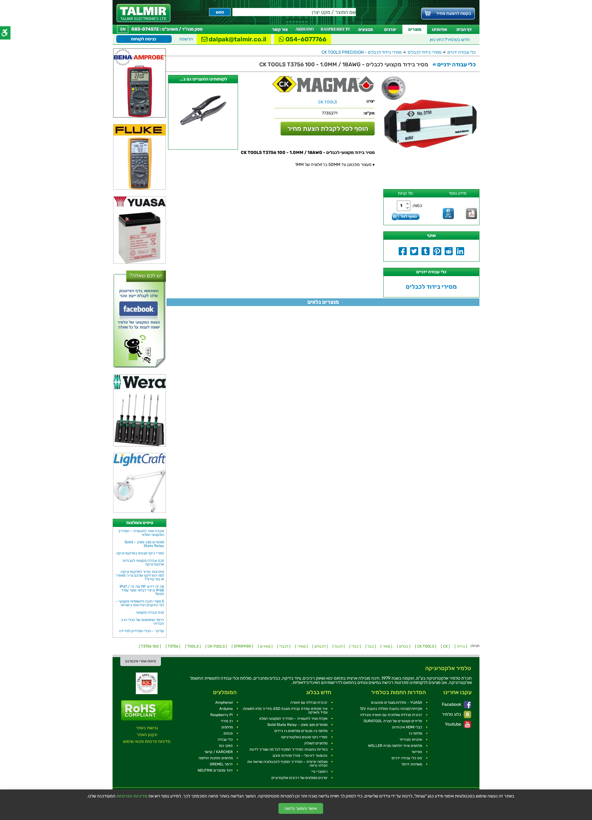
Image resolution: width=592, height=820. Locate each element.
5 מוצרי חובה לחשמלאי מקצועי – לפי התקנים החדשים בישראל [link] (140, 603)
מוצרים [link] (414, 29)
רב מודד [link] (227, 721)
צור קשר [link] (280, 29)
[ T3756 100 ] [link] (150, 646)
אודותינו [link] (439, 29)
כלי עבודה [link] (225, 739)
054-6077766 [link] (305, 39)
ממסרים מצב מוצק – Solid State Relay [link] (144, 544)
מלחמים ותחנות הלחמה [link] (216, 758)
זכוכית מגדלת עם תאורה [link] (308, 702)
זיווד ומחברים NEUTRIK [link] (215, 770)
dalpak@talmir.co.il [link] (237, 39)
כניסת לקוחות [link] (143, 39)
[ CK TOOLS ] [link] (425, 646)
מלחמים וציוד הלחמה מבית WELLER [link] (395, 745)
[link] (143, 13)
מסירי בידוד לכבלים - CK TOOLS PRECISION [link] (362, 52)
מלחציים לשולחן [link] (315, 743)
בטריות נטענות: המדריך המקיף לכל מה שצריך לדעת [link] (288, 749)
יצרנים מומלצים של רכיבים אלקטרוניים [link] (299, 778)
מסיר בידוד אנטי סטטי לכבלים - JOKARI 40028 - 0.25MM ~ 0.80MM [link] (203, 144)
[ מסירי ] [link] (301, 646)
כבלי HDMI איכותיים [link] (407, 727)
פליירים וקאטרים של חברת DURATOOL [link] (393, 721)
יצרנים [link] (390, 29)
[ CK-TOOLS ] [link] (216, 646)
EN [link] (122, 29)
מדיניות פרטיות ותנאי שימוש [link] (147, 741)
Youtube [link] (453, 724)
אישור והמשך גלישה (301, 808)
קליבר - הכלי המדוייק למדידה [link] (141, 631)
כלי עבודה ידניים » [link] (454, 64)
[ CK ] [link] (445, 646)
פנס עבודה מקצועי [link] (150, 612)
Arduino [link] (226, 708)
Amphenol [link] (224, 702)
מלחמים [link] (227, 727)
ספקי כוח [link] (226, 745)
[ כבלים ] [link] (403, 646)
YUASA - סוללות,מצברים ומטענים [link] (396, 702)
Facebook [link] (452, 704)
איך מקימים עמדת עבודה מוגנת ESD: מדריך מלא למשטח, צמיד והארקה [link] (284, 710)
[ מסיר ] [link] (386, 646)
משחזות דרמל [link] (411, 764)
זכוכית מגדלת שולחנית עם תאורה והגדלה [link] (391, 715)
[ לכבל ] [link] (338, 646)
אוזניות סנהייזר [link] (410, 739)
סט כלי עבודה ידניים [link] (407, 758)
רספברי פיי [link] (319, 771)
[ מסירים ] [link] (265, 646)
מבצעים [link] (365, 29)
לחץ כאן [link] (450, 39)
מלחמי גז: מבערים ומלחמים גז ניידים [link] (300, 731)
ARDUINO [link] (304, 29)
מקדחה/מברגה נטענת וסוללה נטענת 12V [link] (391, 708)
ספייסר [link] (416, 752)
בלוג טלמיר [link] (452, 714)
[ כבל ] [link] (370, 646)
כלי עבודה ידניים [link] (461, 52)
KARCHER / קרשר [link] (218, 752)
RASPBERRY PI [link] (335, 29)
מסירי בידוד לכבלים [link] (425, 52)
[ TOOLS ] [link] (193, 646)
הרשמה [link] (186, 39)
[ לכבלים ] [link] (320, 646)
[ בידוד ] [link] (461, 646)
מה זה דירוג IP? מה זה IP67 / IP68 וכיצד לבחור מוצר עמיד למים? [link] (142, 590)
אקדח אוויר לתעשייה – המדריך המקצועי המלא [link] (141, 533)
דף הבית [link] (464, 29)
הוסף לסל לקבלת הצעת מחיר (327, 128)
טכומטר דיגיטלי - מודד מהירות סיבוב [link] (299, 755)
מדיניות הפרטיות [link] (132, 796)
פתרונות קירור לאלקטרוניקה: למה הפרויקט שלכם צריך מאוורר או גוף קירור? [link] (140, 575)
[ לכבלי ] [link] (283, 646)
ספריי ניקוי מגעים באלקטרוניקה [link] (140, 553)
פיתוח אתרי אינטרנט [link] (140, 661)
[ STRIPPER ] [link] (242, 646)
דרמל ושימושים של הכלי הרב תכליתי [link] (142, 622)
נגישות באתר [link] (147, 728)
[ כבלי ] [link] (355, 646)
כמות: (417, 205)
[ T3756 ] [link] (173, 646)
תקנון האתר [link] (147, 734)
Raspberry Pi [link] (221, 715)
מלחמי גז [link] (415, 733)
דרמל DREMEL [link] (221, 764)
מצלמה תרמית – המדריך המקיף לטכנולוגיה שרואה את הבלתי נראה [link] (287, 764)
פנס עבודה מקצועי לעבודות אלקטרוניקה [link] (143, 562)
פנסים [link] (228, 733)
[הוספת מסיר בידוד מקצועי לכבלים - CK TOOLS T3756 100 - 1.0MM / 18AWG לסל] (406, 216)
